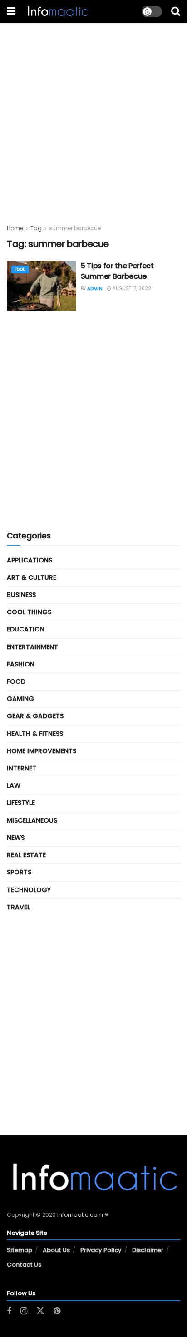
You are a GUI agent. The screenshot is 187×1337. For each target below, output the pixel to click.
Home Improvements (41, 750)
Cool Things (29, 612)
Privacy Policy (101, 1250)
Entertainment (32, 646)
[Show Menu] (11, 11)
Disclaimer (147, 1250)
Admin (95, 288)
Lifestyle (21, 802)
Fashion (20, 664)
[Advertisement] (93, 116)
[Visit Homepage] (57, 11)
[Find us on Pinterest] (57, 1311)
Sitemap (19, 1250)
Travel (18, 907)
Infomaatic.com (80, 1215)
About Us (56, 1250)
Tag (36, 228)
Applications (29, 560)
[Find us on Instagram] (23, 1311)
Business (21, 594)
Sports (19, 872)
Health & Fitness (35, 733)
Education (25, 629)
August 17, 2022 (131, 288)
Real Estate (26, 854)
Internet (21, 768)
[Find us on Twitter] (40, 1311)
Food (20, 269)
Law (13, 785)
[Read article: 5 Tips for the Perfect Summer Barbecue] (41, 286)
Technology (29, 889)
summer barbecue (75, 228)
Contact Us (24, 1264)
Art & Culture (31, 577)
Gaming (20, 698)
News (16, 837)
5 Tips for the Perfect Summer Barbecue (117, 271)
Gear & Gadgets (35, 715)
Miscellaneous (32, 820)
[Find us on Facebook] (9, 1311)
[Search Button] (175, 11)
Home (15, 228)
